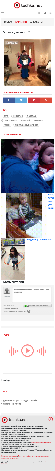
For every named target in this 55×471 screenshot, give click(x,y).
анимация (31, 116)
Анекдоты (36, 22)
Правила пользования (9, 456)
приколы (17, 116)
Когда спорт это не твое (39, 239)
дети (6, 116)
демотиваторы (11, 400)
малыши (39, 120)
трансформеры (10, 120)
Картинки (21, 22)
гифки (7, 125)
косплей (26, 120)
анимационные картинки (26, 125)
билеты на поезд (12, 403)
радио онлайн (30, 400)
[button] (45, 13)
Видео (8, 22)
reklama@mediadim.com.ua (41, 442)
